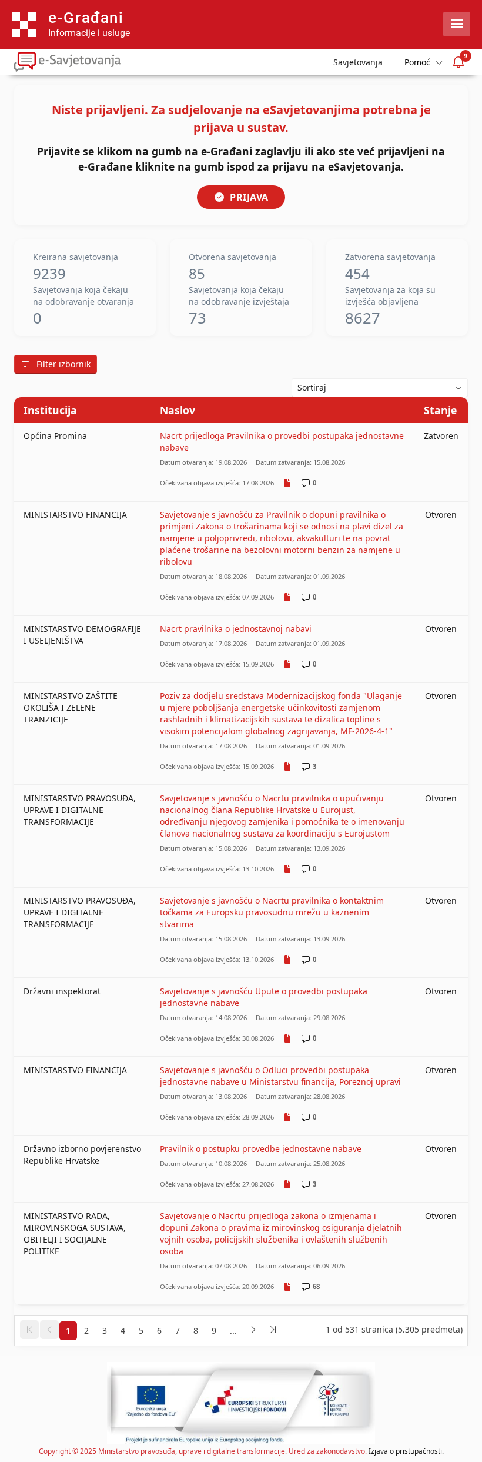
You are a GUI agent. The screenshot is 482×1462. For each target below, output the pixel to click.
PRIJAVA (249, 197)
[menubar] (422, 62)
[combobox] (380, 387)
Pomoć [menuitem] (417, 62)
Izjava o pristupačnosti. (406, 1451)
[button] (29, 1329)
